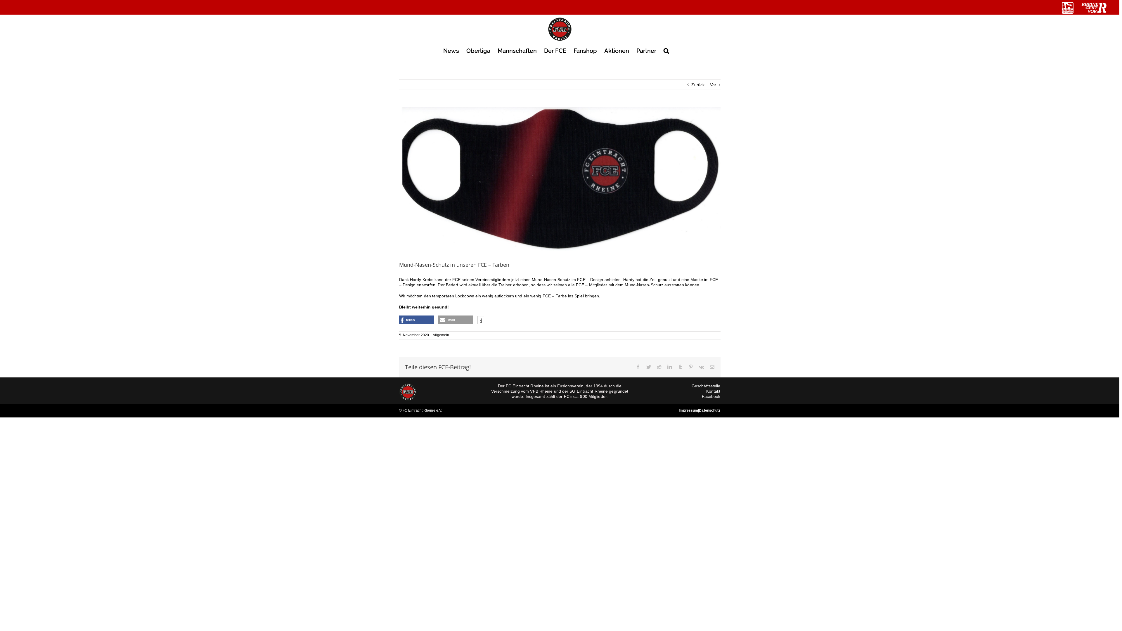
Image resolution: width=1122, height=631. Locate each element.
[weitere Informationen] (481, 320)
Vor (713, 84)
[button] (666, 50)
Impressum (688, 410)
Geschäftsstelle (706, 386)
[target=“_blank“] (1067, 7)
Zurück (697, 84)
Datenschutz (709, 410)
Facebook (711, 396)
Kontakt (713, 391)
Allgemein (441, 335)
